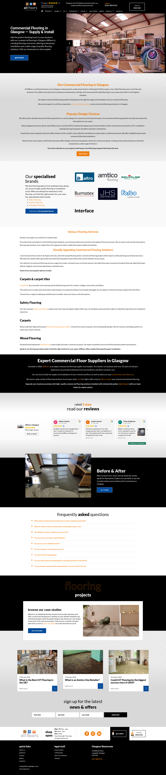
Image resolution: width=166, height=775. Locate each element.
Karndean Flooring (37, 205)
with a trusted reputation (80, 104)
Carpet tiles (24, 285)
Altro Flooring (35, 200)
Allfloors (46, 366)
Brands (83, 11)
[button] (69, 43)
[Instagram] (93, 733)
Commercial (73, 11)
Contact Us (119, 11)
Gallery (101, 11)
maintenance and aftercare (123, 374)
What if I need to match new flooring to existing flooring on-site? (57, 527)
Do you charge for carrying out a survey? (49, 549)
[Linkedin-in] (99, 733)
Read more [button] (57, 438)
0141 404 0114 (111, 4)
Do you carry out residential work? (47, 544)
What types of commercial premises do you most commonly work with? (60, 521)
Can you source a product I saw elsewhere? (49, 538)
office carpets (106, 379)
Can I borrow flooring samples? (45, 555)
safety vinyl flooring (40, 309)
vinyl (79, 379)
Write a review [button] (32, 434)
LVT (64, 11)
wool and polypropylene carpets (58, 327)
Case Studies (93, 11)
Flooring (47, 11)
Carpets (56, 11)
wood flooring (45, 345)
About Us (109, 11)
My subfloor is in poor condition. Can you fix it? (51, 532)
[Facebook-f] (87, 733)
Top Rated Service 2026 (47, 6)
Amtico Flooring (35, 202)
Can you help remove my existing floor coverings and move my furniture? (60, 561)
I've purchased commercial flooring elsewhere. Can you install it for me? (60, 566)
